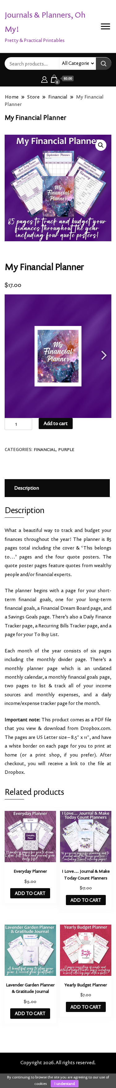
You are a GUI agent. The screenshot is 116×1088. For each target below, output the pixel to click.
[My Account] (44, 78)
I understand (64, 1083)
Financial (45, 449)
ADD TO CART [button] (30, 893)
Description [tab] (26, 488)
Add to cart (56, 423)
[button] (100, 145)
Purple (66, 449)
